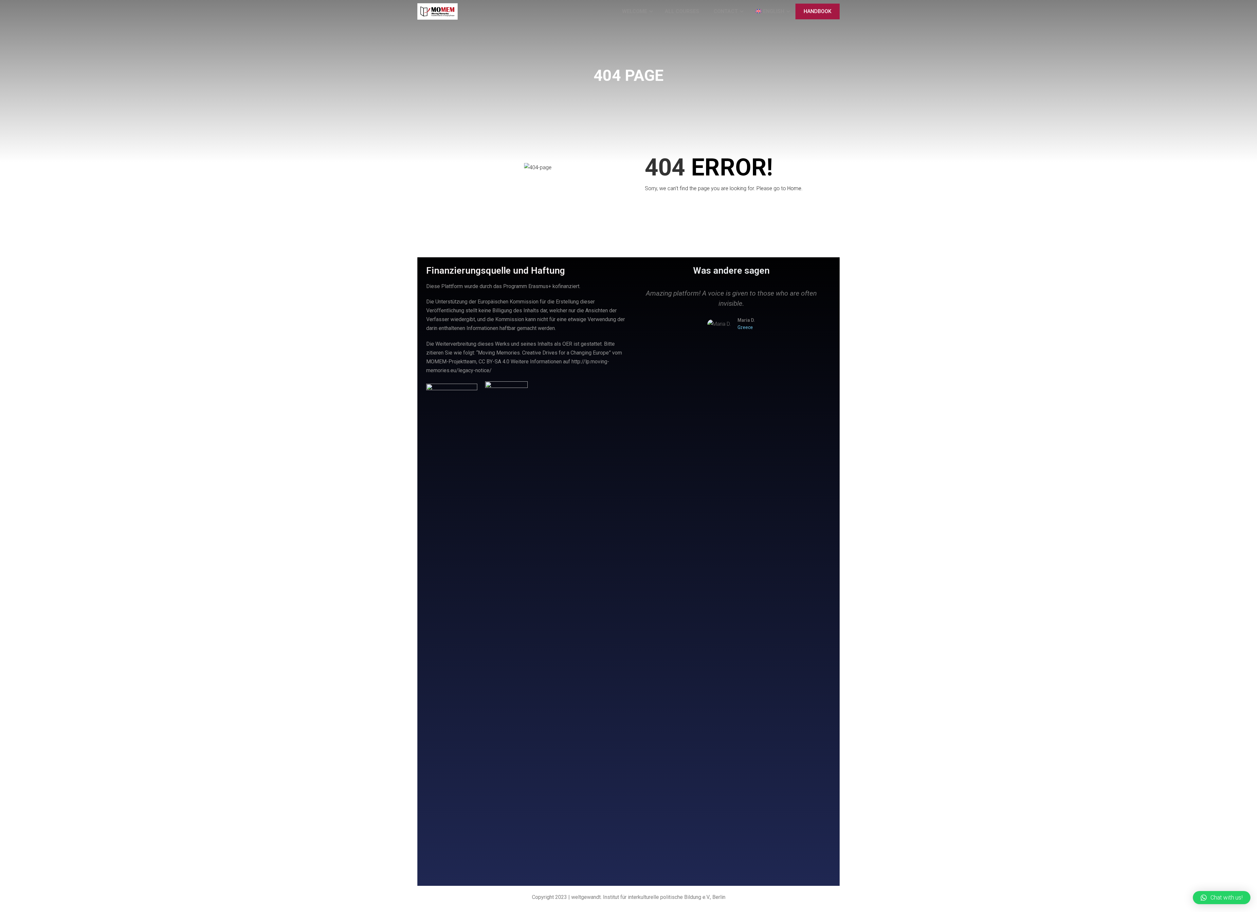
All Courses (682, 11)
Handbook (817, 11)
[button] (637, 324)
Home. (795, 188)
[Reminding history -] (437, 11)
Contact (726, 11)
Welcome (634, 11)
